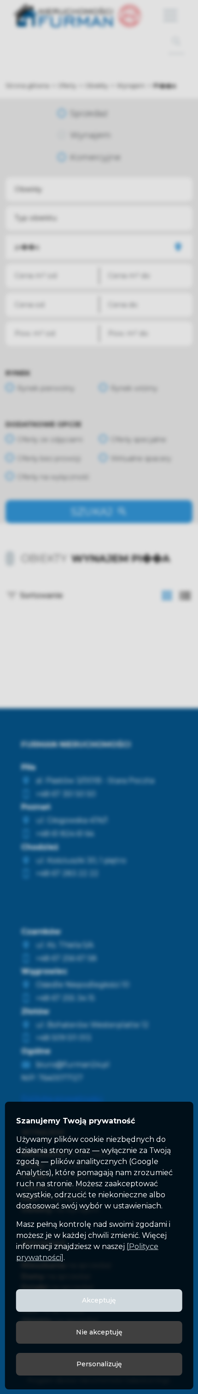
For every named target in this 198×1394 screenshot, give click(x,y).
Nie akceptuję (99, 1332)
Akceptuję (99, 1300)
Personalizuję (99, 1364)
